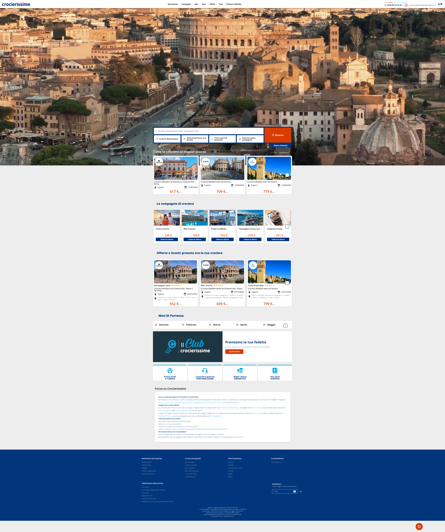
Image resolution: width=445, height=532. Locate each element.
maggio (271, 324)
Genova (231, 465)
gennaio (163, 324)
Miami (230, 477)
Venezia (231, 471)
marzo (216, 324)
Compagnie (186, 4)
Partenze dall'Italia (233, 4)
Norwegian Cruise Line (201, 402)
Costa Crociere (164, 402)
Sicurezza (145, 493)
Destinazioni (173, 4)
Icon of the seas (191, 474)
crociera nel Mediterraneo (229, 408)
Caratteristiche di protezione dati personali (157, 501)
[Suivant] (287, 175)
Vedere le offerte (166, 239)
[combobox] (209, 131)
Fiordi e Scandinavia (149, 471)
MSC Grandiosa (215, 416)
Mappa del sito (147, 496)
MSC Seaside (189, 468)
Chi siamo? (146, 487)
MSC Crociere (175, 402)
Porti (204, 4)
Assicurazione (276, 462)
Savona (230, 462)
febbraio (191, 324)
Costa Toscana (257, 413)
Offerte (212, 4)
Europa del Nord (148, 474)
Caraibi (144, 468)
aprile (243, 324)
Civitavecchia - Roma (235, 468)
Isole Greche (256, 408)
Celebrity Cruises (216, 402)
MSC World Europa (192, 471)
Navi (196, 4)
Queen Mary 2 (190, 462)
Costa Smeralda (190, 465)
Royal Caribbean (186, 402)
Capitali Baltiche (181, 410)
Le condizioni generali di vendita (153, 490)
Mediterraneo (147, 462)
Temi (221, 4)
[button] (422, 5)
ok (301, 491)
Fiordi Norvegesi (164, 410)
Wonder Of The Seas (166, 416)
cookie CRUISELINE (149, 499)
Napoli (230, 474)
